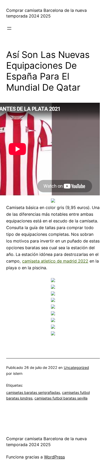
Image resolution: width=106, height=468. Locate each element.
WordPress (54, 457)
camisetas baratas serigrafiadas (33, 392)
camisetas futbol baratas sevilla (60, 398)
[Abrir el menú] (9, 28)
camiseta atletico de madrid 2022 (55, 261)
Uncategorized (76, 367)
